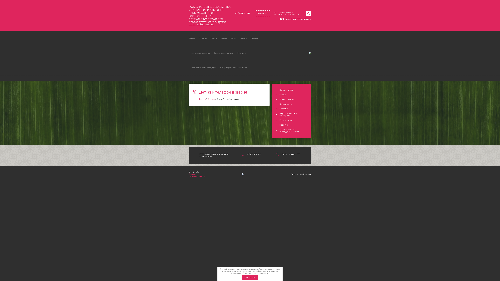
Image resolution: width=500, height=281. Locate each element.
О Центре (203, 38)
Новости (243, 38)
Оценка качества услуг (224, 53)
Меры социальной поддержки (288, 114)
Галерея (254, 38)
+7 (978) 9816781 (243, 13)
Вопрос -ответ (286, 90)
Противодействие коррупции (203, 67)
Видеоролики (285, 104)
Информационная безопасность (233, 67)
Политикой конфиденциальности (255, 273)
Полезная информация (200, 53)
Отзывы (224, 38)
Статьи (282, 95)
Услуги (214, 38)
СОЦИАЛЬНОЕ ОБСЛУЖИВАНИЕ (201, 25)
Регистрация (285, 120)
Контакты (242, 53)
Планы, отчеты (286, 99)
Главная (192, 38)
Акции (233, 38)
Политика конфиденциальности (197, 175)
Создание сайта (297, 174)
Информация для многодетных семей (289, 131)
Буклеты (283, 109)
